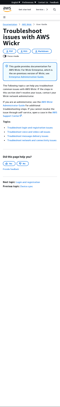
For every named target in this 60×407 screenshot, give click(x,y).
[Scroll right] (47, 9)
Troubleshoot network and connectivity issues (32, 140)
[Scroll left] (16, 9)
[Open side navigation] (4, 17)
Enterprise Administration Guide (26, 76)
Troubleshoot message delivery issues (27, 136)
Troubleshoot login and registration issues (30, 127)
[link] (41, 24)
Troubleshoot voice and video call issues (28, 131)
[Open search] (54, 9)
